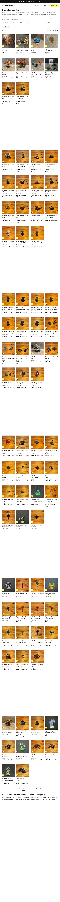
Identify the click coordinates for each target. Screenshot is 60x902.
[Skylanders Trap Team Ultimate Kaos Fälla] (8, 517)
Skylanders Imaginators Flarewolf (51, 165)
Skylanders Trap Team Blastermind (36, 383)
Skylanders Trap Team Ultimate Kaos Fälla (7, 525)
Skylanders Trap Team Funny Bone (7, 500)
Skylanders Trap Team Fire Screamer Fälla (36, 617)
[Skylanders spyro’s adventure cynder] (8, 585)
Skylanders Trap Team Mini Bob (7, 476)
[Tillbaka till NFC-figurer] (2, 19)
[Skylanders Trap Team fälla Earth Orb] (51, 41)
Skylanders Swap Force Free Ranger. (51, 641)
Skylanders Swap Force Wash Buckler (22, 731)
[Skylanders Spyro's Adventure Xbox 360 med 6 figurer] (51, 64)
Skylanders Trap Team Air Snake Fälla (37, 593)
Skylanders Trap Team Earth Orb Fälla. (51, 617)
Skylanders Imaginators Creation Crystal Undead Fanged (22, 242)
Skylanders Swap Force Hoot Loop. (8, 665)
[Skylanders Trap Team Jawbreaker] (22, 442)
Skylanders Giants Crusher (35, 357)
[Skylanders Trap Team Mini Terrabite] (37, 467)
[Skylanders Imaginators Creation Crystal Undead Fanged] (22, 233)
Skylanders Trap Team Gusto (36, 49)
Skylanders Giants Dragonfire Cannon (7, 731)
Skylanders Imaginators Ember (37, 165)
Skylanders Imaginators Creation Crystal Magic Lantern (22, 332)
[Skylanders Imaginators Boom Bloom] (22, 88)
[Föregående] (20, 788)
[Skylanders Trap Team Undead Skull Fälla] (8, 609)
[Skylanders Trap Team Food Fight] (22, 491)
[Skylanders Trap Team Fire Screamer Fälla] (37, 609)
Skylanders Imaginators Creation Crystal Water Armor (8, 308)
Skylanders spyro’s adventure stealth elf (21, 755)
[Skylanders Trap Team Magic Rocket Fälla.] (22, 585)
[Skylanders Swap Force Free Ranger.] (51, 632)
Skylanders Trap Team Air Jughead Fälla (8, 641)
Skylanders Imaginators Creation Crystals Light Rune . (8, 242)
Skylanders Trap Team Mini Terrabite (36, 476)
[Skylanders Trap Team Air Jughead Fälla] (8, 632)
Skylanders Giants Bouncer (6, 73)
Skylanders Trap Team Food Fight (22, 500)
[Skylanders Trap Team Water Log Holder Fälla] (37, 632)
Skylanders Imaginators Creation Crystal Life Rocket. (51, 308)
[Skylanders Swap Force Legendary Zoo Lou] (37, 723)
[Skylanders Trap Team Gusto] (37, 41)
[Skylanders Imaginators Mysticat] (22, 207)
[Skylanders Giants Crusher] (37, 348)
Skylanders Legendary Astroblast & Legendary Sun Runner (51, 332)
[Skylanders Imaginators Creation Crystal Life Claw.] (37, 299)
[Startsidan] (9, 5)
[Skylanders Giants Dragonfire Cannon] (8, 723)
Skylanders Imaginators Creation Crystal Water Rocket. (22, 308)
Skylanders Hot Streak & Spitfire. (51, 357)
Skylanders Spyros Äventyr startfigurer (36, 73)
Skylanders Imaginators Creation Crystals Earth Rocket (37, 332)
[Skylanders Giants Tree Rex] (22, 64)
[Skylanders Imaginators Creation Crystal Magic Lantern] (22, 323)
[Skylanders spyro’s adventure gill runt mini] (37, 491)
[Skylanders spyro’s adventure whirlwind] (51, 723)
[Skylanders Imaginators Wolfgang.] (22, 182)
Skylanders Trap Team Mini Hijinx (22, 476)
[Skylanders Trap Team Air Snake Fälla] (37, 585)
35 (36, 788)
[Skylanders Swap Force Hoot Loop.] (8, 656)
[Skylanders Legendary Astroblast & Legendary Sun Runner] (51, 323)
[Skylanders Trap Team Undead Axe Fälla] (22, 609)
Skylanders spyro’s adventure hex (21, 525)
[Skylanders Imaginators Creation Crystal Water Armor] (8, 299)
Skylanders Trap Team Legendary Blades (51, 451)
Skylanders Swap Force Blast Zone (37, 665)
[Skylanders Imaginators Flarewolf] (51, 156)
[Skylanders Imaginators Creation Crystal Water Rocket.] (22, 299)
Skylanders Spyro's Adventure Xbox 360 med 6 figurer (50, 73)
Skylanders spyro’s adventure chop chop (7, 779)
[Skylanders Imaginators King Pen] (37, 207)
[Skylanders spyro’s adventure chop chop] (8, 770)
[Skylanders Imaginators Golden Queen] (51, 207)
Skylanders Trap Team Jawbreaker (22, 451)
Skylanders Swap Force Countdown (8, 755)
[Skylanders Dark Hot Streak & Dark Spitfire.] (22, 348)
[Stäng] (58, 1)
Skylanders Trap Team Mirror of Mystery (22, 383)
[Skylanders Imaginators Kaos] (8, 88)
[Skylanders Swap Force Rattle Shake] (22, 656)
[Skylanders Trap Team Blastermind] (37, 374)
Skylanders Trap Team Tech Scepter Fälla (22, 641)
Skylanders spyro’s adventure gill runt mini (36, 500)
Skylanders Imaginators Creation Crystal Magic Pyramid (8, 332)
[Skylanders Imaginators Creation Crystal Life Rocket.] (51, 299)
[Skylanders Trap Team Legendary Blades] (51, 442)
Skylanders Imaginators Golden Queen (51, 216)
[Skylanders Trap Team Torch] (51, 467)
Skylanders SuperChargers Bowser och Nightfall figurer (22, 49)
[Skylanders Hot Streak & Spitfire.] (51, 348)
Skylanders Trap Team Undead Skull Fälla (7, 617)
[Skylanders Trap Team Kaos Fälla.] (37, 517)
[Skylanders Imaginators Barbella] (51, 182)
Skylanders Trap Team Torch (51, 476)
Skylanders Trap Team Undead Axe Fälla (22, 617)
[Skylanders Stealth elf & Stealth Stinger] (8, 374)
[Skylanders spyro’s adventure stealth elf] (22, 746)
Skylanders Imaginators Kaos (8, 97)
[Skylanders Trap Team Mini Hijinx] (22, 467)
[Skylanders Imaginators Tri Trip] (8, 207)
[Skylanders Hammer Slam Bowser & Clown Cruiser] (8, 348)
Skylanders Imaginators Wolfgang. (22, 191)
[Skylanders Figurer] (8, 41)
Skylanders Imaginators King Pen (37, 216)
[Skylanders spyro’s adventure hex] (22, 517)
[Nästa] (39, 788)
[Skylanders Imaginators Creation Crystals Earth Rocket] (37, 323)
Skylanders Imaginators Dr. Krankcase (8, 191)
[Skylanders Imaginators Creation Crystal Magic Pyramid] (8, 323)
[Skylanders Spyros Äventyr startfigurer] (37, 64)
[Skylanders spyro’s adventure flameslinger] (51, 585)
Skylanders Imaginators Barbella (51, 191)
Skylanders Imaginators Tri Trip (8, 216)
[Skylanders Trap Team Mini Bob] (8, 467)
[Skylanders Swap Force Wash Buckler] (22, 723)
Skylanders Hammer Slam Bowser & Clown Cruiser (8, 357)
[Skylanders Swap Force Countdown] (8, 746)
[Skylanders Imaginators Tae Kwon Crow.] (37, 182)
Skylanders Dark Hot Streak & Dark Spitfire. (22, 357)
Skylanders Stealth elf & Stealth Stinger (8, 383)
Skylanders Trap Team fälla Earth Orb (51, 49)
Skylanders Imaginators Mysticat (22, 216)
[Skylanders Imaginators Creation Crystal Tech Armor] (37, 233)
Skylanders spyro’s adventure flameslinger (51, 593)
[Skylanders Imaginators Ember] (37, 156)
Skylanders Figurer (6, 49)
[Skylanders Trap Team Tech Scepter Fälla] (22, 632)
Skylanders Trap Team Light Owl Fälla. (51, 500)
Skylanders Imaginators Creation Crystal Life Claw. (37, 308)
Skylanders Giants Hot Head (51, 755)
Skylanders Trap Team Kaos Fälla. (36, 525)
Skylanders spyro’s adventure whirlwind (50, 731)
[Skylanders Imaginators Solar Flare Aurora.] (22, 156)
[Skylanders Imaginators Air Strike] (8, 156)
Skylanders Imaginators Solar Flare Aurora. (22, 165)
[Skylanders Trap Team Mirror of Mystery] (22, 374)
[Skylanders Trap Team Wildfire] (8, 442)
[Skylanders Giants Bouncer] (8, 64)
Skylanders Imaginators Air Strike (8, 165)
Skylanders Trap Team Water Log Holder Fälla (36, 641)
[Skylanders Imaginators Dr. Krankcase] (8, 182)
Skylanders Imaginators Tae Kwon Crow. (37, 191)
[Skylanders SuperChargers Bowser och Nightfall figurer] (22, 41)
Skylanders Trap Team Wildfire (7, 451)
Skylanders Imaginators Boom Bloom (22, 97)
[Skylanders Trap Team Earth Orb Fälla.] (51, 609)
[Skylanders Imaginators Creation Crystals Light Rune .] (8, 233)
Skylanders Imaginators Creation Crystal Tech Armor (37, 242)
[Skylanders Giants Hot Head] (51, 746)
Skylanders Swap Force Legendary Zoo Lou (37, 731)
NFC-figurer (7, 19)
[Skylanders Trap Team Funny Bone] (8, 491)
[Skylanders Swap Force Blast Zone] (37, 656)
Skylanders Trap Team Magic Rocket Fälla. (22, 593)
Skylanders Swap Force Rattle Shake (22, 665)
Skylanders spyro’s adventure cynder (6, 593)
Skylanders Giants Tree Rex (22, 73)
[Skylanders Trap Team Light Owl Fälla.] (51, 491)
